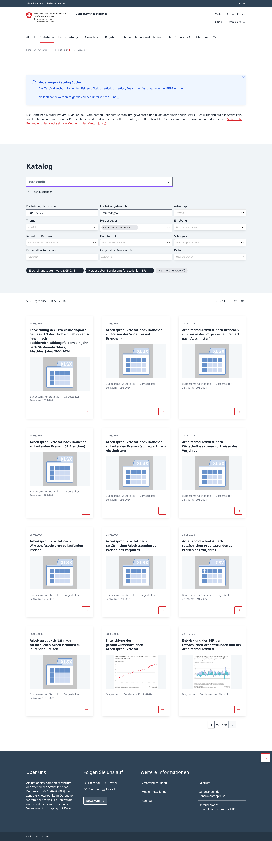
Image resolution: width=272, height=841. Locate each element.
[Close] (243, 77)
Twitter (112, 783)
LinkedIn (111, 789)
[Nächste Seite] (242, 724)
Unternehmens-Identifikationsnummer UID (217, 807)
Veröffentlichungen (154, 783)
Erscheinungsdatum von (41, 206)
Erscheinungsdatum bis (114, 206)
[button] (31, 37)
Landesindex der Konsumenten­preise (212, 794)
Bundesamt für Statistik (91, 13)
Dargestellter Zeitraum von (42, 250)
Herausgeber (108, 220)
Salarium (204, 783)
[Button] (86, 411)
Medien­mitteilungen (155, 792)
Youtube (93, 789)
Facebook (94, 783)
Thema (30, 220)
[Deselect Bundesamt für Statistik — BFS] (135, 227)
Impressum (47, 836)
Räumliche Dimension (40, 236)
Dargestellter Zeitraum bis (116, 250)
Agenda (147, 801)
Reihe (177, 250)
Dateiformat (108, 236)
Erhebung (180, 220)
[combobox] (210, 212)
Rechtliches (32, 836)
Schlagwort (181, 236)
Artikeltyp (180, 206)
